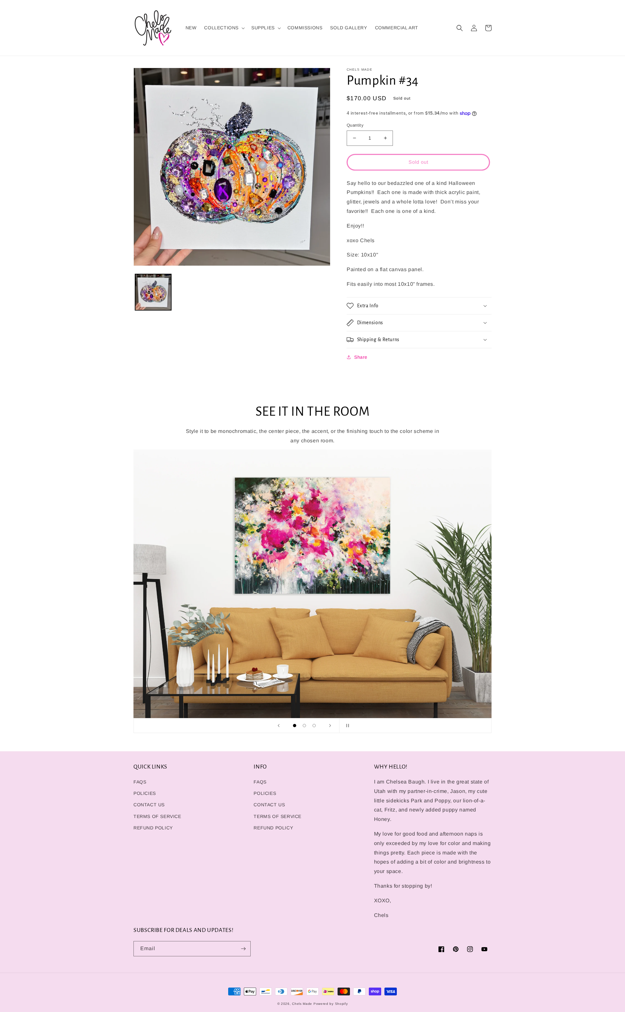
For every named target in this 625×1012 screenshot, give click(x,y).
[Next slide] (330, 725)
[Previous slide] (278, 725)
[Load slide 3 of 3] (314, 725)
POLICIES (144, 793)
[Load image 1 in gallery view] (153, 292)
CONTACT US (149, 804)
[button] (223, 28)
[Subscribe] (243, 948)
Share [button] (361, 357)
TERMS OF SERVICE (157, 816)
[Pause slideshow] (346, 725)
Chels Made (302, 1003)
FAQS (139, 781)
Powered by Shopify (330, 1003)
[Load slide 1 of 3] (294, 725)
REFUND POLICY (153, 827)
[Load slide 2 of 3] (304, 725)
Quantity (355, 125)
